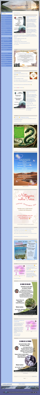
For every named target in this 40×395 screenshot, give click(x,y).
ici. (20, 278)
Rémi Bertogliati (35, 376)
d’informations (18, 335)
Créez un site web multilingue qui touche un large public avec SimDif (20, 392)
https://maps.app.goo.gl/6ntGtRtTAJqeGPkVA (21, 236)
